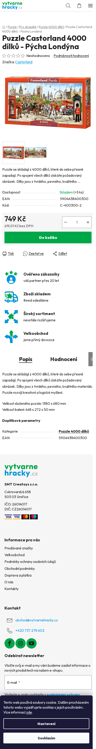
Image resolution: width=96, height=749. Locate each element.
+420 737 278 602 (29, 630)
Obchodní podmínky (19, 568)
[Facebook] (9, 643)
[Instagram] (20, 643)
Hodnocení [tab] (63, 359)
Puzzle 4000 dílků (74, 431)
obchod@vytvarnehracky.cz (36, 620)
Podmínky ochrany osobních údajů (30, 561)
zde (29, 712)
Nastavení (46, 723)
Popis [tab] (25, 359)
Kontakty (11, 588)
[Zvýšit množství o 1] (88, 222)
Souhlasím (46, 738)
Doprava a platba (17, 575)
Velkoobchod (14, 555)
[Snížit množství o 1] (65, 222)
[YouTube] (31, 643)
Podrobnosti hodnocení (71, 55)
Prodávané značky (18, 548)
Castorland (23, 62)
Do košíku (48, 237)
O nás (8, 582)
